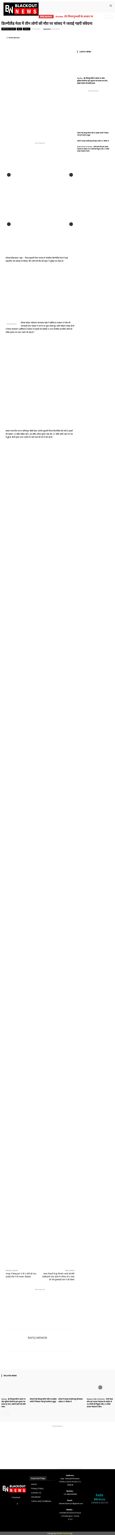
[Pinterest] (63, 37)
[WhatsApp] (70, 37)
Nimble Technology (64, 1533)
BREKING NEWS (9, 29)
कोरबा (19, 29)
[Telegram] (76, 37)
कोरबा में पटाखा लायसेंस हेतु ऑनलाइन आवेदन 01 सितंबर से (93, 141)
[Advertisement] (40, 1305)
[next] (111, 16)
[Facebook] (50, 37)
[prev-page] (3, 1413)
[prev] (106, 16)
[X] (57, 37)
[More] (83, 37)
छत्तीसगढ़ (26, 29)
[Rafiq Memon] (3, 38)
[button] (111, 5)
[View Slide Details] (43, 552)
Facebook (16, 1497)
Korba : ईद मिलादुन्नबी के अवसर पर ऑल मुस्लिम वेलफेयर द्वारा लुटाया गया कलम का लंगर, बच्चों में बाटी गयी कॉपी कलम (92, 80)
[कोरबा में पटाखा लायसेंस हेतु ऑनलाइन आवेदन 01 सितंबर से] (71, 1387)
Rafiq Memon (14, 38)
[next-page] (7, 1413)
